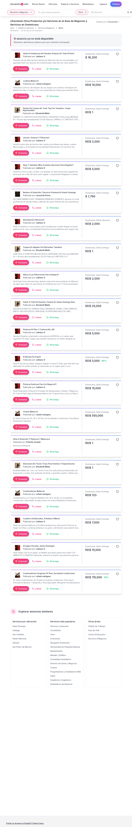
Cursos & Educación (96, 634)
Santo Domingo (19, 626)
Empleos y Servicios (26, 28)
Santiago (16, 630)
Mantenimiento (56, 651)
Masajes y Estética (58, 655)
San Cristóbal (18, 634)
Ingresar (103, 4)
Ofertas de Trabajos (96, 626)
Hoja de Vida (93, 630)
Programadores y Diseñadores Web (65, 672)
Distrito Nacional (19, 639)
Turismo (53, 667)
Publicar (116, 4)
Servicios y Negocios (19, 12)
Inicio (12, 28)
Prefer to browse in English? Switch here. (25, 823)
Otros (80, 12)
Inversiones (55, 639)
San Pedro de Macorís (22, 647)
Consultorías (55, 630)
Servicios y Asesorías (59, 626)
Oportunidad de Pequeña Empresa (65, 647)
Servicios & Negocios (46, 28)
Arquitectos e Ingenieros (60, 680)
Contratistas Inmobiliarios (60, 659)
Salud (52, 676)
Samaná (16, 643)
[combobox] (108, 21)
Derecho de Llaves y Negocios (63, 663)
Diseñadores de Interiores (61, 684)
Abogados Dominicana (59, 643)
